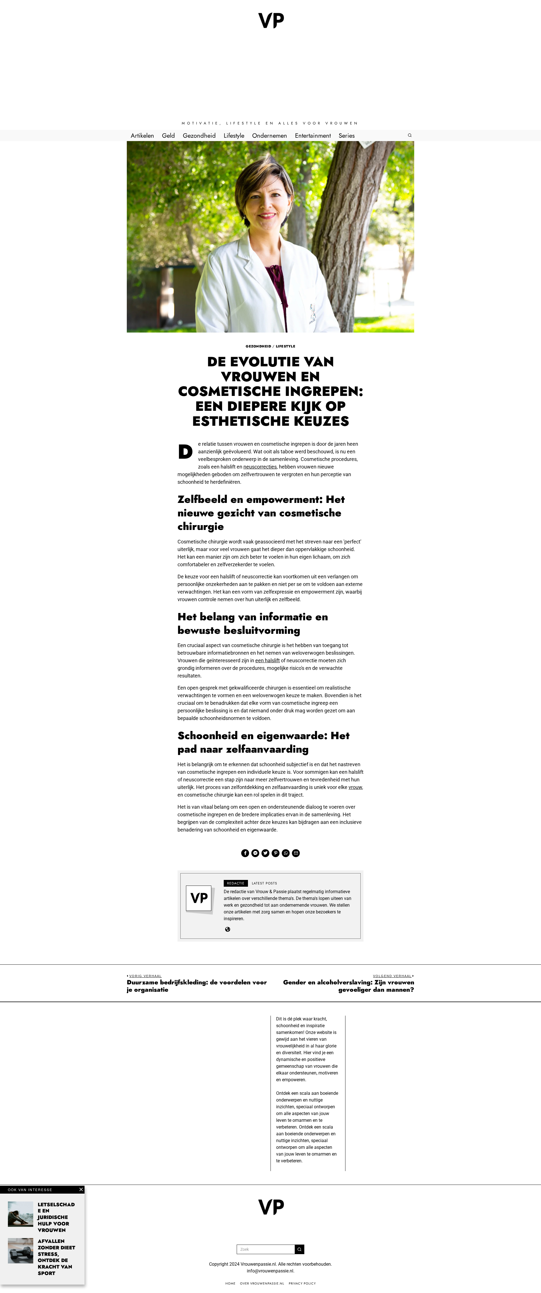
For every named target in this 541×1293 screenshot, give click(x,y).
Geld (168, 135)
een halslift (267, 660)
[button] (299, 1249)
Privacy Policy (302, 1283)
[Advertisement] (270, 78)
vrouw (355, 787)
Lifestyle (234, 135)
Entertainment (313, 135)
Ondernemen (269, 135)
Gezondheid (199, 135)
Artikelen (142, 135)
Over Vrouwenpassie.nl (262, 1283)
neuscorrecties (260, 467)
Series (347, 135)
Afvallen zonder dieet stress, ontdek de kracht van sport (56, 1257)
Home (230, 1283)
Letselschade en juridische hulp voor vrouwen (56, 1217)
